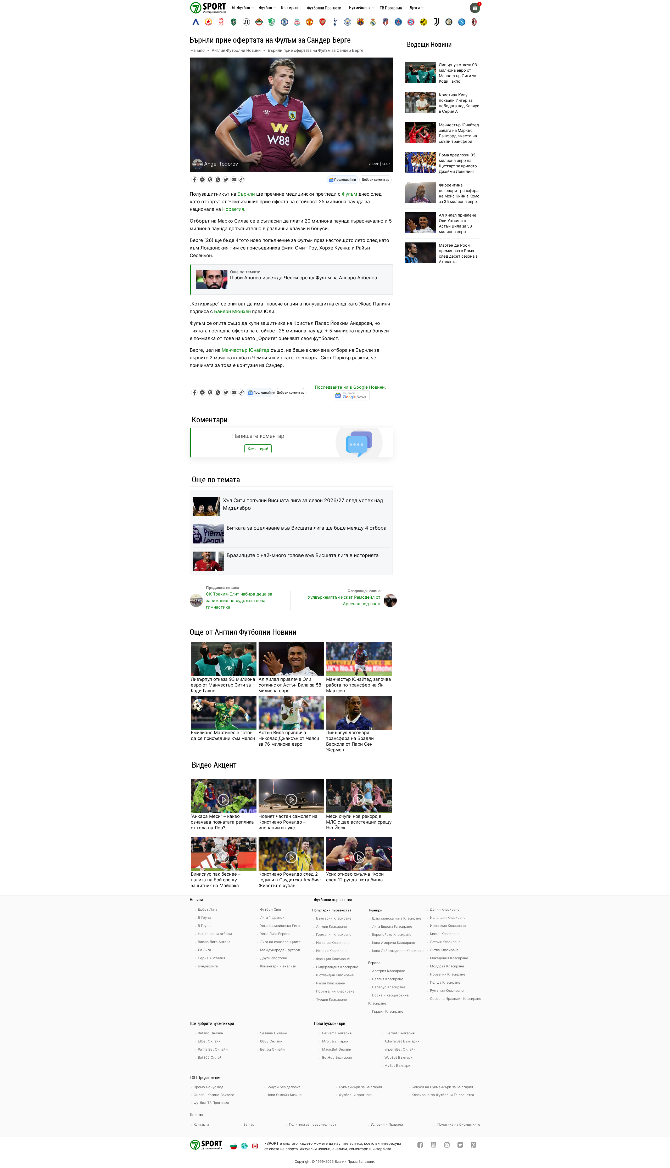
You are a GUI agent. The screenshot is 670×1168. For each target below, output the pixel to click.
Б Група (204, 917)
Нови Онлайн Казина (284, 1095)
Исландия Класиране (448, 917)
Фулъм (349, 194)
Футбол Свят (270, 909)
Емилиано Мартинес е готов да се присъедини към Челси (223, 735)
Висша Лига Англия (214, 942)
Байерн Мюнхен (232, 311)
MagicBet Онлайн (336, 1049)
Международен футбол (280, 950)
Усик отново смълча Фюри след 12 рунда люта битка (355, 876)
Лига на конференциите (280, 942)
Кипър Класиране (445, 934)
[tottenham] (335, 22)
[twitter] (460, 1146)
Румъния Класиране (447, 990)
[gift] (475, 8)
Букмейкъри (360, 7)
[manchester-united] (310, 22)
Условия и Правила (387, 1124)
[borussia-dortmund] (424, 22)
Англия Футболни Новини (236, 50)
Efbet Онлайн (209, 1041)
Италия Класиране (332, 951)
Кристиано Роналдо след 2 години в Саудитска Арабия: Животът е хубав (290, 879)
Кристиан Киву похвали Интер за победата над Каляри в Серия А (459, 103)
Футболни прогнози (355, 1095)
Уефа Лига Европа (275, 934)
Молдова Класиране (447, 966)
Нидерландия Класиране (337, 967)
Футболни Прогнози (324, 8)
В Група (204, 925)
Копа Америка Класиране (393, 942)
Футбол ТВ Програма (211, 1103)
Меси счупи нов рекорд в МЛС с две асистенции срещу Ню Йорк (359, 822)
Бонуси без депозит (283, 1087)
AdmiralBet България (401, 1041)
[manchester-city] (347, 22)
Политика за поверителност (312, 1124)
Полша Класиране (445, 982)
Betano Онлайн (210, 1033)
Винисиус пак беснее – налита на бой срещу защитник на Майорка (216, 879)
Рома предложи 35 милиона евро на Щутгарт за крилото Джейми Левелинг (458, 163)
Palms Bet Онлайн (213, 1049)
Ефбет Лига (207, 909)
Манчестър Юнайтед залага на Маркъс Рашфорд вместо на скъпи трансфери (459, 133)
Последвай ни (344, 180)
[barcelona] (360, 22)
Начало (198, 50)
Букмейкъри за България (360, 1087)
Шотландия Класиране (335, 975)
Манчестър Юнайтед (245, 350)
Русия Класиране (330, 983)
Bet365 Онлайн (211, 1057)
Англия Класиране (331, 926)
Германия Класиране (333, 934)
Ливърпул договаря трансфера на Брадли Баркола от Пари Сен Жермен (350, 741)
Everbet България (399, 1033)
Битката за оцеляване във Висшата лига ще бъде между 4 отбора (307, 528)
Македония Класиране (449, 958)
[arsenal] (322, 22)
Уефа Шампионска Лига (280, 925)
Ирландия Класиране (448, 925)
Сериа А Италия (211, 958)
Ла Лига (204, 950)
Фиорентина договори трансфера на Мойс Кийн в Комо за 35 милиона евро (459, 193)
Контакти (201, 1124)
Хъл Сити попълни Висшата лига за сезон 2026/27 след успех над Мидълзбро (303, 504)
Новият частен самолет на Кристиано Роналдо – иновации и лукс (288, 822)
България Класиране (333, 918)
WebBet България (399, 1057)
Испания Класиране (333, 942)
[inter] (449, 22)
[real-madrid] (373, 22)
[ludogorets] (234, 22)
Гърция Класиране (387, 1011)
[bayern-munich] (411, 22)
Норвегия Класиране (447, 974)
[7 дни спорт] (209, 7)
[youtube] (433, 1146)
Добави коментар (375, 180)
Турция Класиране (331, 999)
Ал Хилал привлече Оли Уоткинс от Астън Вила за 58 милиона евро (290, 685)
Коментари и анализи (278, 966)
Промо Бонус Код (208, 1087)
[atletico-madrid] (385, 22)
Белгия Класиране (387, 979)
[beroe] (272, 22)
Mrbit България (335, 1041)
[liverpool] (297, 22)
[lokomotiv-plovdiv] (246, 22)
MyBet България (398, 1065)
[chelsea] (284, 22)
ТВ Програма (391, 8)
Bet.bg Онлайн (272, 1049)
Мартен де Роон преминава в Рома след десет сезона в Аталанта (458, 253)
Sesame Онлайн (273, 1033)
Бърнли (246, 194)
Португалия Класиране (335, 991)
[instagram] (447, 1146)
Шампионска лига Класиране (396, 918)
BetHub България (337, 1057)
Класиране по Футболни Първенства (443, 1095)
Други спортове (273, 958)
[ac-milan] (474, 22)
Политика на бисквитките (458, 1124)
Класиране (290, 7)
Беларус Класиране (388, 987)
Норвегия (233, 209)
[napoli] (462, 22)
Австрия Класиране (388, 971)
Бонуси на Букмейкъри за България (442, 1087)
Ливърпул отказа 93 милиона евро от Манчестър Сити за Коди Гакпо (223, 685)
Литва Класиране (444, 950)
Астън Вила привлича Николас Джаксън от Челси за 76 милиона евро (289, 738)
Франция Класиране (333, 959)
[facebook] (420, 1146)
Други (415, 7)
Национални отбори (215, 934)
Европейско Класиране (391, 934)
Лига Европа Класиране (392, 926)
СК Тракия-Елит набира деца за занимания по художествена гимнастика (239, 600)
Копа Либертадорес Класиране (398, 951)
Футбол (265, 7)
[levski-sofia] (196, 22)
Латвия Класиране (445, 942)
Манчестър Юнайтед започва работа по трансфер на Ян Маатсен (358, 685)
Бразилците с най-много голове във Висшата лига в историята (303, 555)
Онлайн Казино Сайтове (214, 1095)
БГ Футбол (241, 7)
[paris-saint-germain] (398, 22)
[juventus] (436, 22)
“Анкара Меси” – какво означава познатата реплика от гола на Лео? (222, 822)
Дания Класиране (445, 909)
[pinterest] (473, 1146)
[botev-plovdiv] (259, 22)
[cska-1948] (221, 22)
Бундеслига (208, 966)
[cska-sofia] (208, 22)
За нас (248, 1124)
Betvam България (336, 1033)
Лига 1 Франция (273, 917)
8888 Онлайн (271, 1041)
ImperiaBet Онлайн (400, 1049)
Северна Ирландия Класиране (455, 998)
